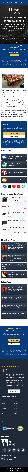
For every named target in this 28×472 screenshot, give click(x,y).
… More (23, 385)
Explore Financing (14, 136)
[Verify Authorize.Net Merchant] (20, 428)
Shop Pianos (14, 55)
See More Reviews (14, 391)
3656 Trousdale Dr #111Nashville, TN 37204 (10, 459)
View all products (5, 235)
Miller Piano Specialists (7, 2)
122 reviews (20, 367)
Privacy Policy (14, 470)
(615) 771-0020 (8, 455)
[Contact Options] (15, 2)
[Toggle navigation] (26, 2)
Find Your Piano (14, 133)
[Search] (18, 2)
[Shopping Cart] (22, 2)
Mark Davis (9, 370)
